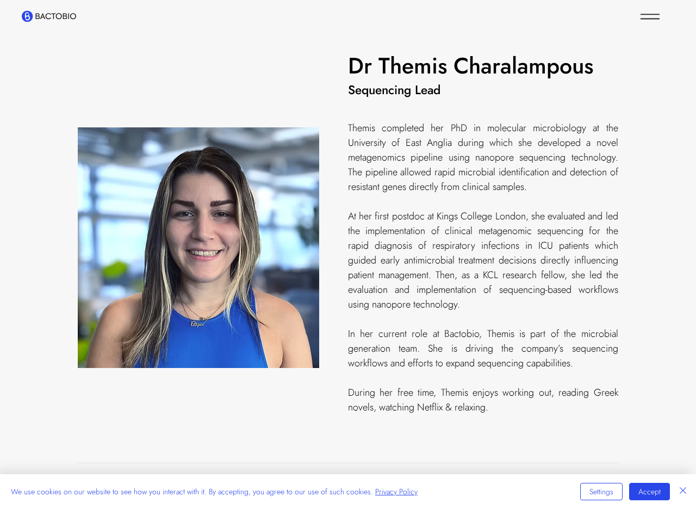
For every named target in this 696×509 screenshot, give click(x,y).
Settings (601, 491)
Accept (649, 491)
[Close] (682, 491)
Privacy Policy (396, 491)
